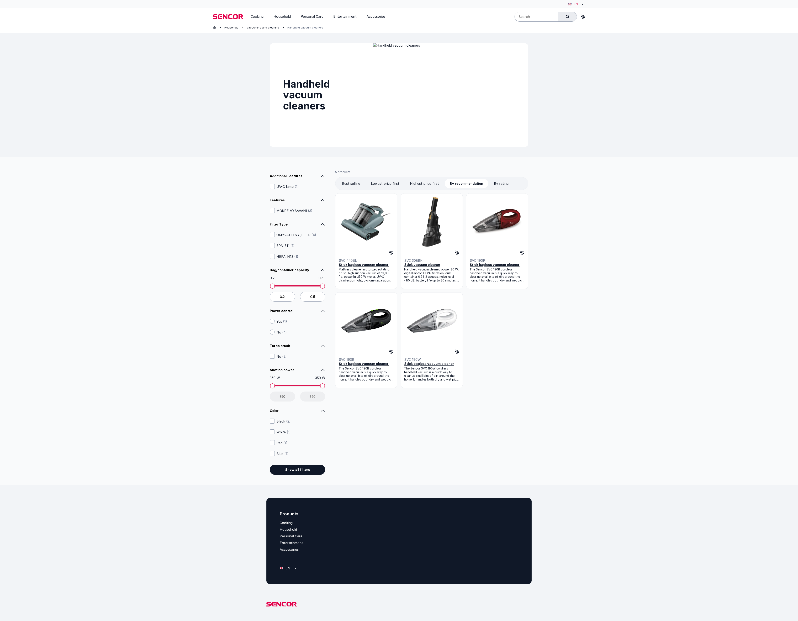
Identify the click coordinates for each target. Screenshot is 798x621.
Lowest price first (385, 183)
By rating (501, 183)
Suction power (282, 370)
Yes (281, 321)
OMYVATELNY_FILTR (296, 235)
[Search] (567, 16)
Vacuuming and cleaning (263, 27)
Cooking (286, 523)
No (281, 332)
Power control (281, 311)
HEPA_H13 (287, 256)
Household (231, 27)
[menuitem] (257, 16)
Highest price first (424, 183)
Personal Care (291, 536)
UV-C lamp (287, 187)
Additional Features (286, 176)
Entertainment (291, 543)
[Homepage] (214, 27)
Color (274, 411)
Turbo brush (280, 346)
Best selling (351, 183)
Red (281, 443)
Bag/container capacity (289, 270)
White (283, 432)
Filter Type (279, 224)
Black (283, 421)
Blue (282, 454)
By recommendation (466, 183)
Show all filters (297, 469)
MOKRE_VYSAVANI (294, 211)
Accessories (289, 549)
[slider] (272, 286)
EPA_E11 (285, 246)
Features (277, 200)
